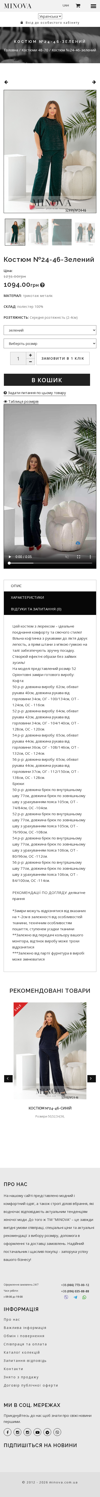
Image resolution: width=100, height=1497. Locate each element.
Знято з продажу (21, 1377)
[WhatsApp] (84, 1297)
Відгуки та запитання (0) (36, 608)
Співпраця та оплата (25, 1344)
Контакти (13, 1368)
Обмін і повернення (24, 1336)
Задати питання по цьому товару (36, 392)
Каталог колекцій (22, 1352)
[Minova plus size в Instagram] (17, 1432)
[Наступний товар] (94, 82)
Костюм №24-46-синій (50, 1108)
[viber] (57, 1432)
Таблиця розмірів (23, 401)
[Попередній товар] (6, 82)
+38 (75, 1285)
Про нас (12, 1319)
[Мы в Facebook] (7, 1432)
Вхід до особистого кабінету (52, 23)
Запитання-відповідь (25, 1360)
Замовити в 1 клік (63, 358)
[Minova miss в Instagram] (27, 1432)
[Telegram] (75, 1297)
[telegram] (47, 1432)
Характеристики (27, 597)
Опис (16, 585)
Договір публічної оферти (31, 1385)
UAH (66, 5)
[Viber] (66, 1297)
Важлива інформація (25, 1327)
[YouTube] (37, 1432)
